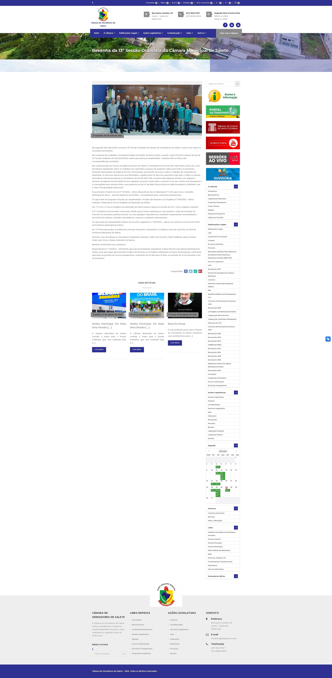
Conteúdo (151, 2)
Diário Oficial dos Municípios (219, 550)
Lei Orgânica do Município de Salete (222, 312)
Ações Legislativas (152, 33)
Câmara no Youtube (215, 217)
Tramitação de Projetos (217, 378)
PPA (209, 290)
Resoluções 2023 (214, 352)
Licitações (212, 374)
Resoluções (212, 420)
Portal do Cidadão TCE (217, 558)
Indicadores (212, 565)
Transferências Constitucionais (220, 562)
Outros (201, 33)
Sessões (211, 438)
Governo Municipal (215, 546)
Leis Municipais (214, 405)
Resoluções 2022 (214, 348)
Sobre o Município (215, 520)
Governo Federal (214, 539)
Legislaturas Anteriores (217, 199)
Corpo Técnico (213, 206)
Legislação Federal (215, 435)
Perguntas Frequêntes (141, 653)
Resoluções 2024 (214, 356)
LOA (209, 233)
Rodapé (187, 2)
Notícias (211, 517)
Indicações (212, 416)
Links (189, 33)
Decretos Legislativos (216, 408)
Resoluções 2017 (214, 269)
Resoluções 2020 (214, 333)
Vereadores (212, 191)
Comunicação (174, 33)
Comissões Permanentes (217, 202)
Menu (164, 2)
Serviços (212, 508)
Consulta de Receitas (216, 513)
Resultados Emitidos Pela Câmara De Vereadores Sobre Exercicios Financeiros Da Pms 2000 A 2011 (222, 255)
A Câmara (108, 33)
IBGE (210, 554)
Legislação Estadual (216, 431)
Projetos (211, 401)
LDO (209, 265)
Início (96, 33)
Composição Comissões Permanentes (222, 319)
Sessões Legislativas (216, 397)
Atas (210, 412)
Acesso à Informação (216, 382)
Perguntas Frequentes (216, 214)
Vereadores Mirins (216, 576)
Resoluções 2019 (214, 337)
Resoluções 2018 (214, 308)
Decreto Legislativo (215, 262)
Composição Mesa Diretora (218, 315)
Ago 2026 (222, 451)
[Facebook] (92, 2)
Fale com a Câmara (229, 33)
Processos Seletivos (215, 244)
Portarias (211, 248)
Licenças (211, 240)
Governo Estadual (215, 543)
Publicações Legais (128, 33)
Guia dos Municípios (216, 569)
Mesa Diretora (213, 195)
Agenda (211, 210)
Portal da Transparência (217, 385)
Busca (175, 2)
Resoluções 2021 (214, 341)
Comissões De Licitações (217, 236)
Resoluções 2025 (214, 360)
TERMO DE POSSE (214, 345)
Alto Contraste (204, 2)
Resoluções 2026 (214, 370)
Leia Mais (99, 349)
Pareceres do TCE (214, 323)
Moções (211, 427)
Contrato (211, 280)
